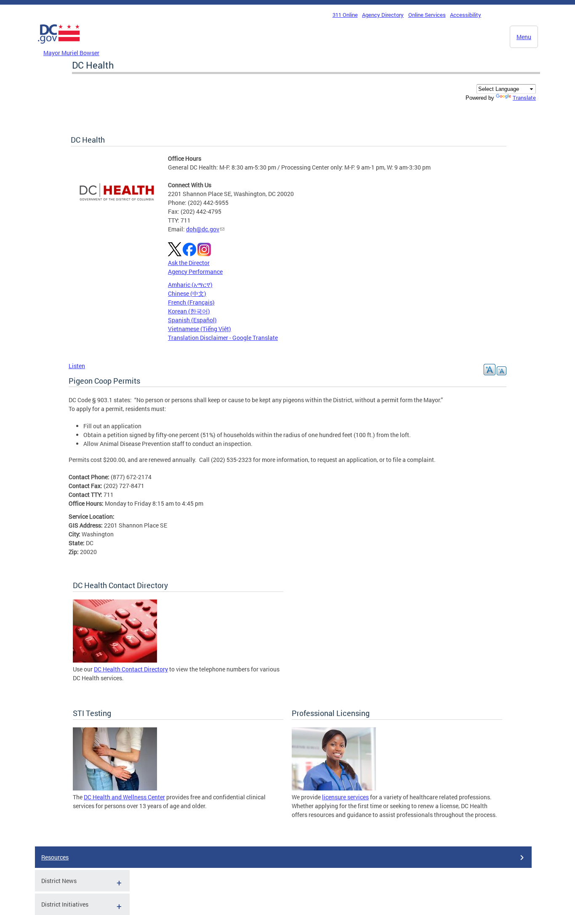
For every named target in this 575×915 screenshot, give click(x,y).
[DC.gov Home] (59, 46)
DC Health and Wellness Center (124, 797)
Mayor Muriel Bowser (71, 53)
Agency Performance (195, 272)
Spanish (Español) (192, 320)
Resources (55, 857)
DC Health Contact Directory (131, 669)
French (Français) (191, 302)
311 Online (345, 15)
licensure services (345, 797)
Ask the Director (189, 263)
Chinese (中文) (187, 293)
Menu (523, 37)
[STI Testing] (115, 788)
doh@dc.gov (202, 229)
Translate (524, 97)
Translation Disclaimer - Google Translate (223, 338)
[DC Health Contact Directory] (115, 660)
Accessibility (465, 15)
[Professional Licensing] (334, 788)
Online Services (427, 15)
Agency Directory (383, 15)
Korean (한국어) (189, 311)
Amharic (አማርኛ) (190, 285)
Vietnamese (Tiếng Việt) (199, 329)
